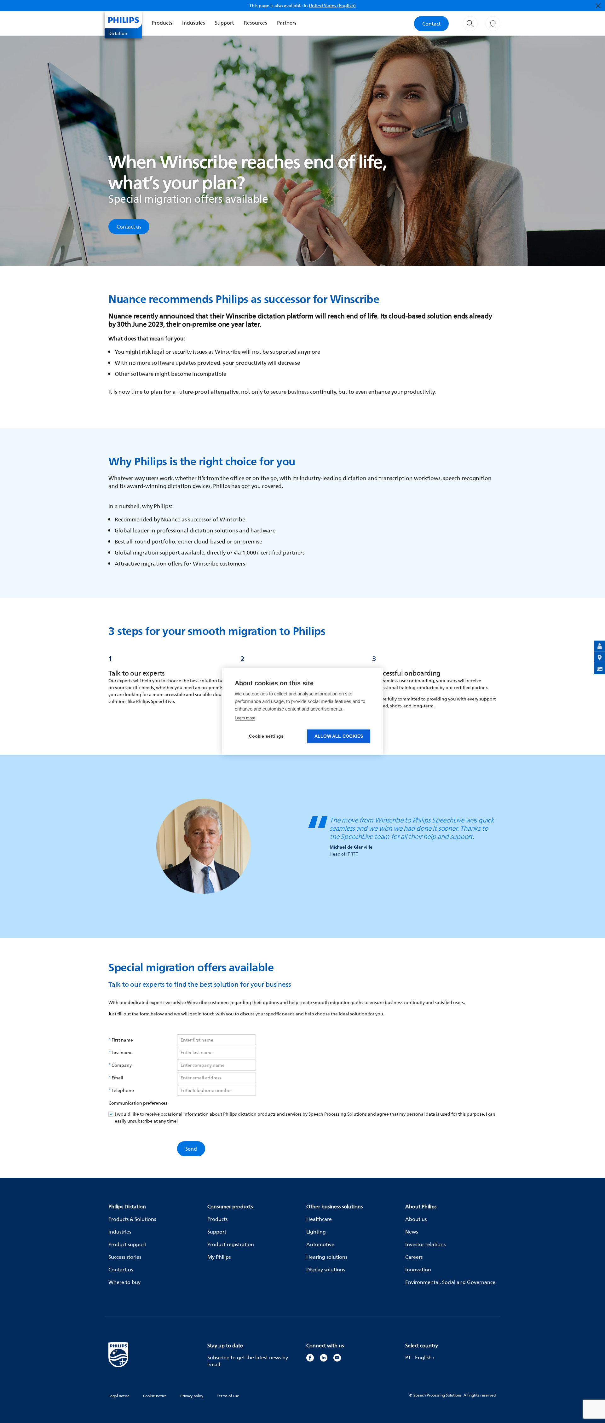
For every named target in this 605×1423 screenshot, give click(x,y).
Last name (122, 1052)
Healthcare (319, 1219)
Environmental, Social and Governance (450, 1282)
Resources (255, 22)
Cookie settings (266, 736)
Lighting (316, 1231)
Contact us (129, 226)
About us (416, 1219)
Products (162, 22)
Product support (127, 1244)
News (411, 1231)
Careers (414, 1256)
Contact (431, 23)
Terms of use (228, 1395)
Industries (193, 22)
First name (122, 1040)
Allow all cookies (338, 736)
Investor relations (425, 1244)
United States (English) (332, 5)
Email (117, 1077)
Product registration (230, 1244)
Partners (286, 22)
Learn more (245, 718)
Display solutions (325, 1269)
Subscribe (218, 1357)
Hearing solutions (326, 1256)
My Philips (219, 1256)
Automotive (320, 1244)
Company (122, 1065)
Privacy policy (191, 1395)
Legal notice (119, 1395)
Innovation (418, 1269)
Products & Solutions (132, 1219)
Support (224, 22)
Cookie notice (155, 1395)
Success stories (124, 1256)
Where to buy (124, 1282)
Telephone (123, 1090)
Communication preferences (137, 1103)
